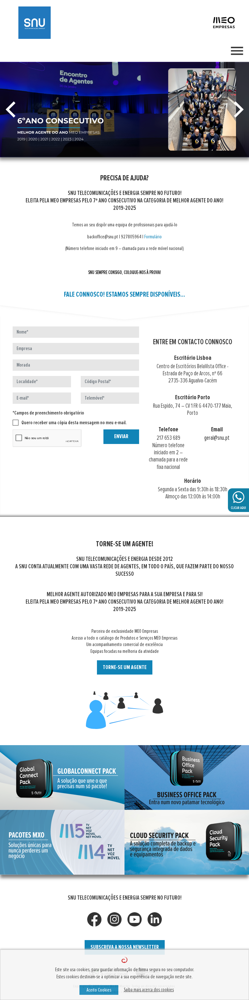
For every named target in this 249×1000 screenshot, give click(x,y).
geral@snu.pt (217, 438)
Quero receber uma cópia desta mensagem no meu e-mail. (73, 422)
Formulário (153, 236)
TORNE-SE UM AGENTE (125, 667)
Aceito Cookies (99, 990)
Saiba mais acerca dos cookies (149, 989)
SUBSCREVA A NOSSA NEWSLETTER (124, 947)
